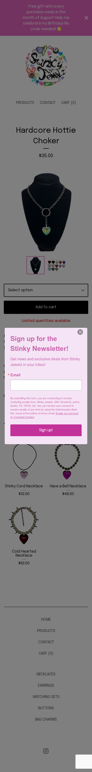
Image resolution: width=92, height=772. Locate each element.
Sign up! (46, 430)
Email (15, 375)
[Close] (83, 332)
